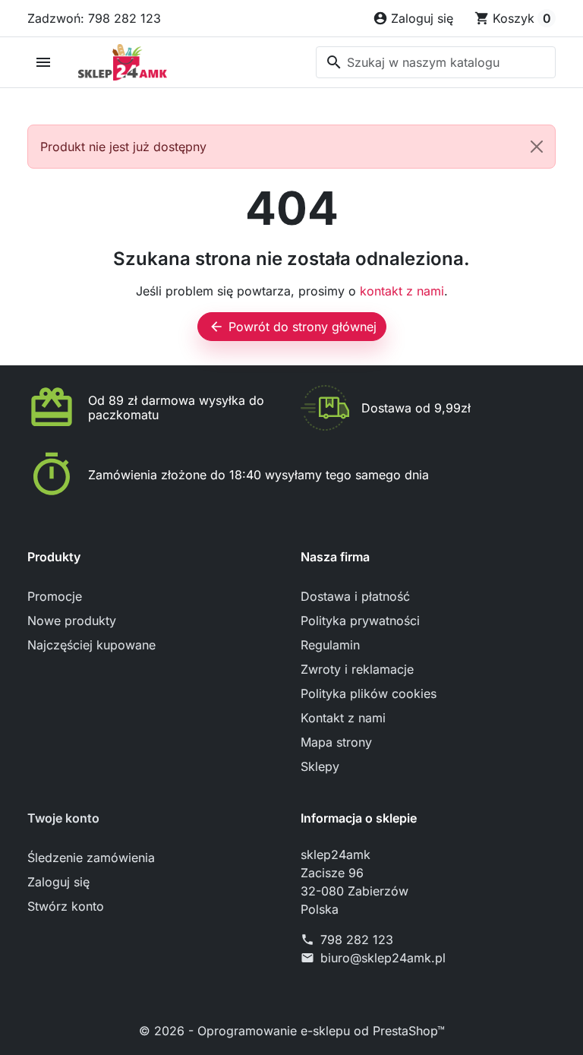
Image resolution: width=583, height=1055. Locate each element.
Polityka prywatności (360, 620)
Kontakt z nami (343, 717)
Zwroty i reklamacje (357, 669)
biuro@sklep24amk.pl (383, 957)
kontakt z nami (402, 290)
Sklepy (320, 766)
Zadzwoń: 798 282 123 (94, 18)
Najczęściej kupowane (91, 644)
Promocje (54, 596)
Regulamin (330, 644)
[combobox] (436, 62)
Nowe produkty (71, 620)
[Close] (536, 146)
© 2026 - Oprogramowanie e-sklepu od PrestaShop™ (292, 1030)
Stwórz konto (65, 906)
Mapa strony (336, 742)
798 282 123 (356, 939)
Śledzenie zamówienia (91, 857)
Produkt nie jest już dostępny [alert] (123, 146)
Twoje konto (63, 818)
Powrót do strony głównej (293, 326)
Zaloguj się (58, 881)
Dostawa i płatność (355, 596)
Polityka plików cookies (368, 693)
